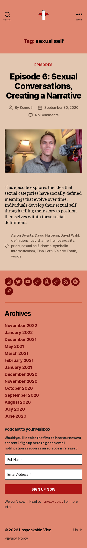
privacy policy (53, 501)
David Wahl (70, 235)
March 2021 (16, 353)
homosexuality (62, 240)
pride (15, 246)
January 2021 (18, 367)
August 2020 (18, 402)
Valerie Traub (65, 251)
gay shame (39, 240)
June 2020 (15, 416)
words (16, 256)
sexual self (30, 246)
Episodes (43, 65)
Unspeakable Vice (35, 530)
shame (46, 246)
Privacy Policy (16, 538)
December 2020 (21, 374)
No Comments (46, 115)
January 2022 (19, 332)
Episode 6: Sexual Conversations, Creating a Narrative (43, 86)
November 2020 (21, 381)
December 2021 (21, 339)
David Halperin (47, 235)
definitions (20, 240)
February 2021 (19, 360)
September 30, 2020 (61, 107)
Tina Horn (45, 251)
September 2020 (22, 395)
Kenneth (26, 107)
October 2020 (19, 388)
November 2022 (21, 325)
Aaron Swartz (22, 235)
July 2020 (15, 409)
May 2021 (14, 346)
